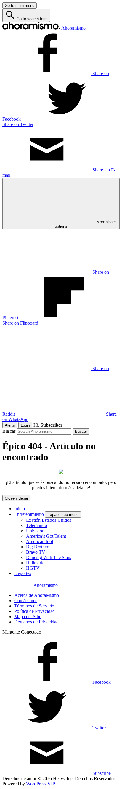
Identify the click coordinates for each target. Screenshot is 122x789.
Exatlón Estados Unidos (48, 520)
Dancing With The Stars (48, 557)
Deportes (22, 573)
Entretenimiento (29, 514)
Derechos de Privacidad (36, 621)
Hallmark (35, 562)
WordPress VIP (40, 783)
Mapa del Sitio (27, 616)
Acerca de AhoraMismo (36, 595)
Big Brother (37, 546)
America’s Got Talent (46, 536)
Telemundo (36, 525)
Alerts (10, 425)
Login (25, 425)
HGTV (33, 568)
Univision (35, 530)
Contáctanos (25, 600)
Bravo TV (35, 552)
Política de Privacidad (34, 611)
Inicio (19, 508)
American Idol (39, 541)
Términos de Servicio (34, 605)
